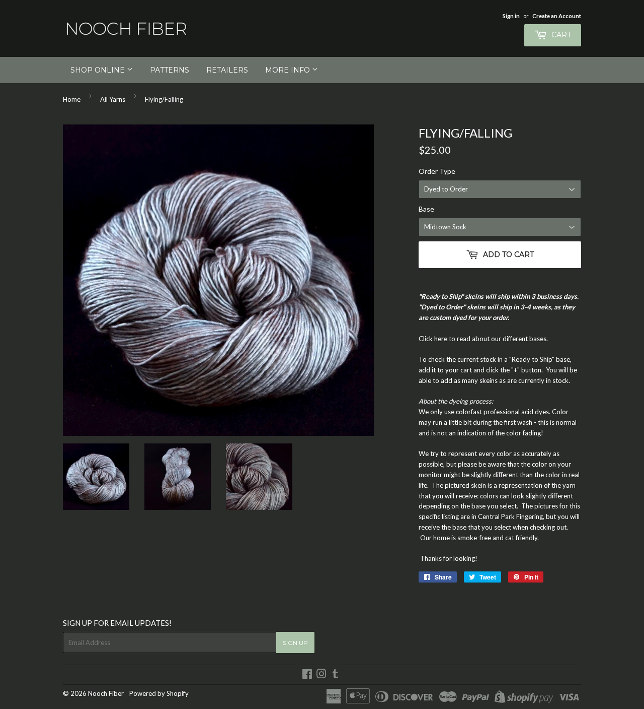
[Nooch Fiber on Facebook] (307, 675)
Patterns (169, 70)
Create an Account (556, 16)
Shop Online (98, 70)
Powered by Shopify (159, 693)
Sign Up (295, 643)
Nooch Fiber (106, 693)
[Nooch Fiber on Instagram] (321, 675)
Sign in (511, 16)
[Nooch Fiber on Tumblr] (335, 675)
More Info (288, 70)
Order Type (437, 171)
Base (426, 209)
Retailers (227, 70)
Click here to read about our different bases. (483, 339)
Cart (560, 34)
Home (71, 99)
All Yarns (112, 99)
